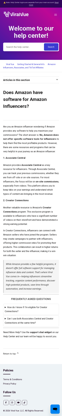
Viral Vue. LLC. (17, 410)
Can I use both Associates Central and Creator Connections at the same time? (29, 320)
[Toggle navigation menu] (55, 15)
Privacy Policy (9, 383)
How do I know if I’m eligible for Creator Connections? (26, 309)
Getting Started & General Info (31, 64)
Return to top (9, 353)
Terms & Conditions (12, 379)
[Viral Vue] (16, 16)
